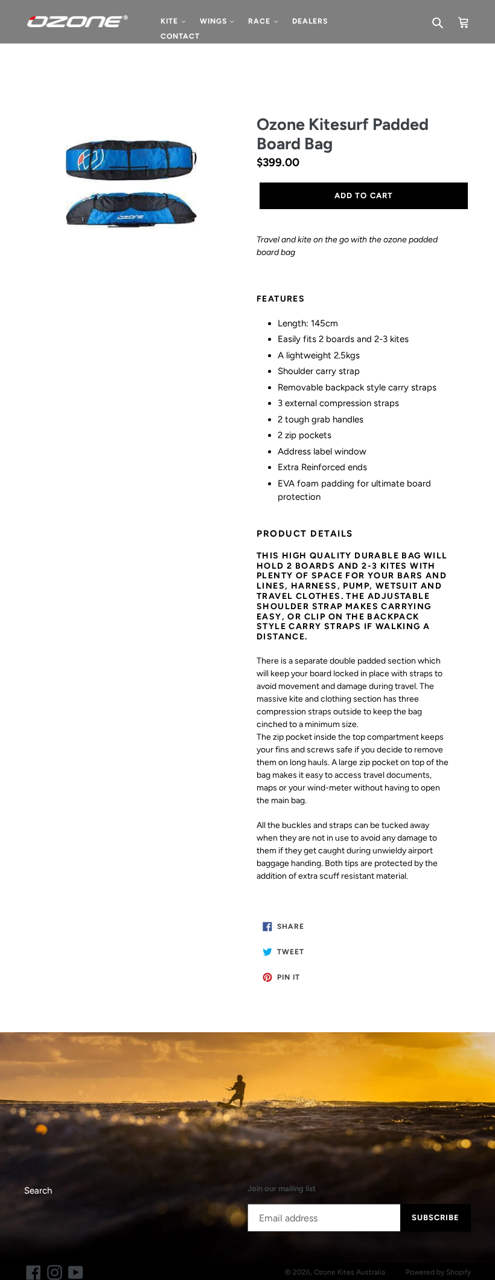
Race (260, 21)
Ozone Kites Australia (349, 1272)
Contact (180, 36)
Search (38, 1190)
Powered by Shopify (438, 1272)
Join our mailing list (282, 1188)
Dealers (310, 21)
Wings (214, 21)
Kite (170, 21)
